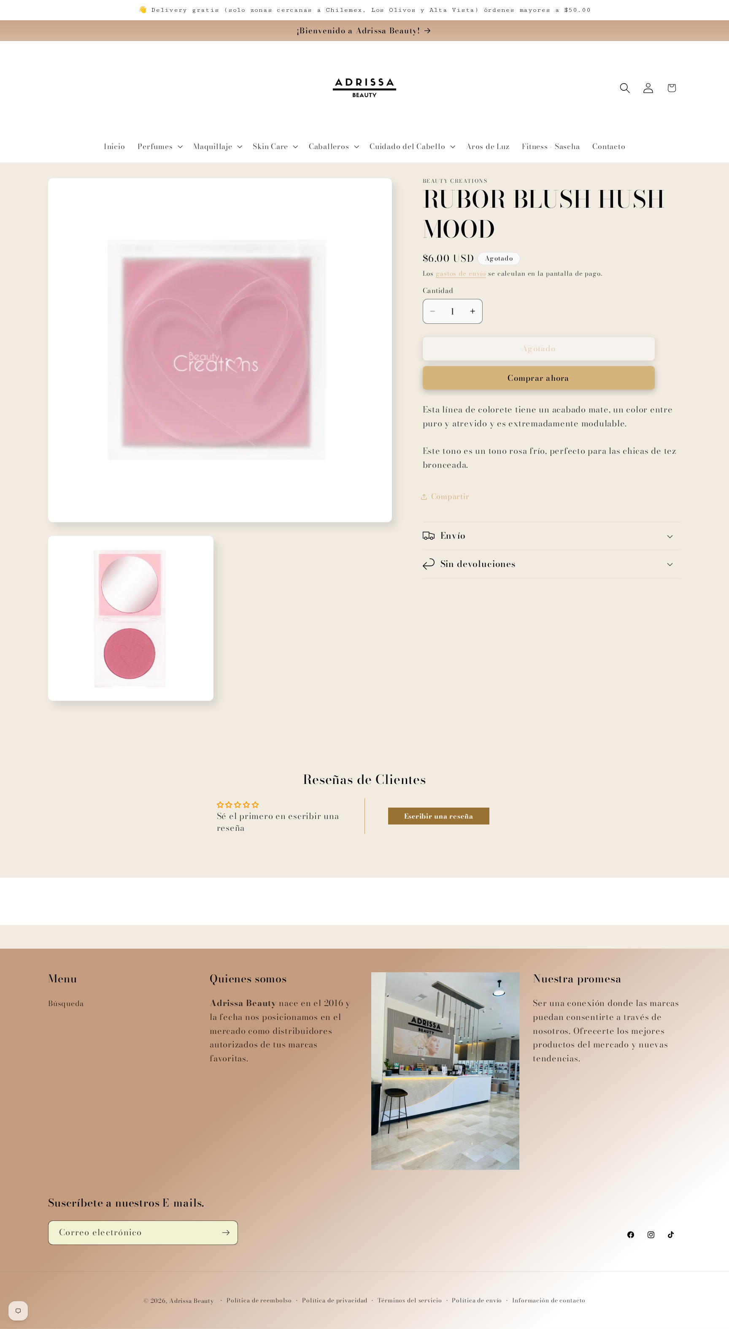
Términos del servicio (410, 1300)
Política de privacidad (334, 1300)
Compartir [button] (450, 496)
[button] (159, 146)
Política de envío (477, 1300)
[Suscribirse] (226, 1233)
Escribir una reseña (438, 816)
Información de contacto (549, 1300)
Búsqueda (66, 1003)
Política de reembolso (259, 1300)
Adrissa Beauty (191, 1300)
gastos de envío (461, 273)
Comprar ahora (538, 378)
